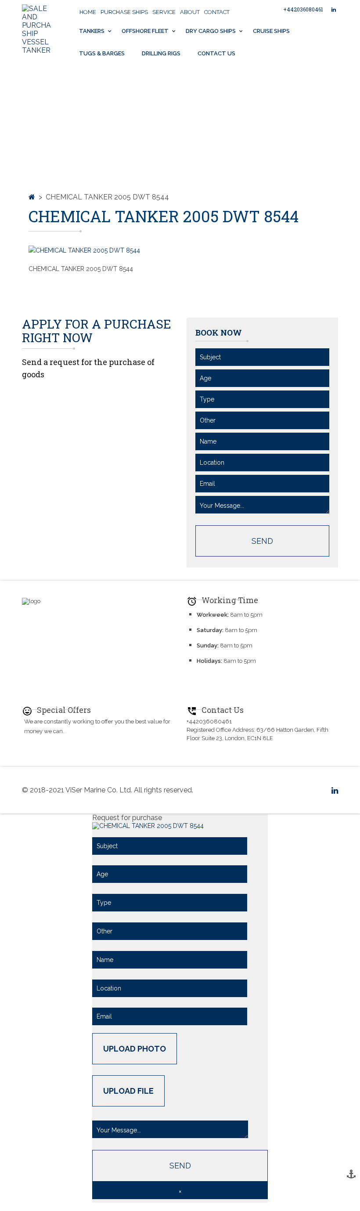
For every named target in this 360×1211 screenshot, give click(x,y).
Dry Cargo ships (211, 31)
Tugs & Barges (102, 53)
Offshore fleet (145, 31)
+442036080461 (303, 9)
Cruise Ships (271, 31)
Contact (217, 12)
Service (164, 12)
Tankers (91, 31)
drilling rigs (161, 53)
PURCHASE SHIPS (124, 12)
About (190, 12)
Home (87, 12)
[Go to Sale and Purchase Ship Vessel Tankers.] (32, 197)
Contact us (216, 53)
